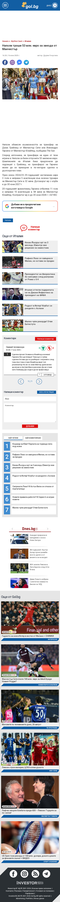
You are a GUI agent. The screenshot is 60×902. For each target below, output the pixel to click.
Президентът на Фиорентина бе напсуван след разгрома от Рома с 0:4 (40, 277)
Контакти (9, 891)
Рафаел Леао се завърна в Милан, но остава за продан (39, 259)
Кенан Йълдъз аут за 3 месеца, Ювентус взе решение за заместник (33, 466)
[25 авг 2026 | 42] (30, 749)
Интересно (52, 639)
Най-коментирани (33, 438)
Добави (30, 426)
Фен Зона (53, 771)
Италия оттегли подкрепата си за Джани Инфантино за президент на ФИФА (39, 292)
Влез (41, 392)
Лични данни (39, 898)
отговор (47, 374)
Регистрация (49, 392)
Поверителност (29, 891)
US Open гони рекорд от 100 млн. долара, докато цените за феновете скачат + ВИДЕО (29, 857)
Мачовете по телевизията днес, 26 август (21, 724)
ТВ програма (51, 728)
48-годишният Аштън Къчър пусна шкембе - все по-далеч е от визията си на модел (39, 554)
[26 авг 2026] (30, 706)
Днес (51, 6)
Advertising (20, 898)
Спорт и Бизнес (50, 862)
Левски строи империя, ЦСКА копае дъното (23, 767)
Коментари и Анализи (47, 685)
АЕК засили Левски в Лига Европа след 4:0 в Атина (39, 567)
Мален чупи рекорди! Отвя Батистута (30, 508)
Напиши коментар (34, 228)
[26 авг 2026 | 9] (30, 792)
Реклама (17, 891)
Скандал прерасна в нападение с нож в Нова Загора (38, 537)
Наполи (8, 220)
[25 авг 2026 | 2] (30, 617)
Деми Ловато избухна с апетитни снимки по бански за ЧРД (39, 581)
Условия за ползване (44, 891)
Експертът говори (49, 816)
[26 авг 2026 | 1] (30, 660)
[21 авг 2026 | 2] (30, 837)
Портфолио (29, 893)
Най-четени (13, 438)
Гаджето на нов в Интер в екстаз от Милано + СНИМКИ (28, 636)
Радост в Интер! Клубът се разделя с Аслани (33, 476)
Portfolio (29, 898)
